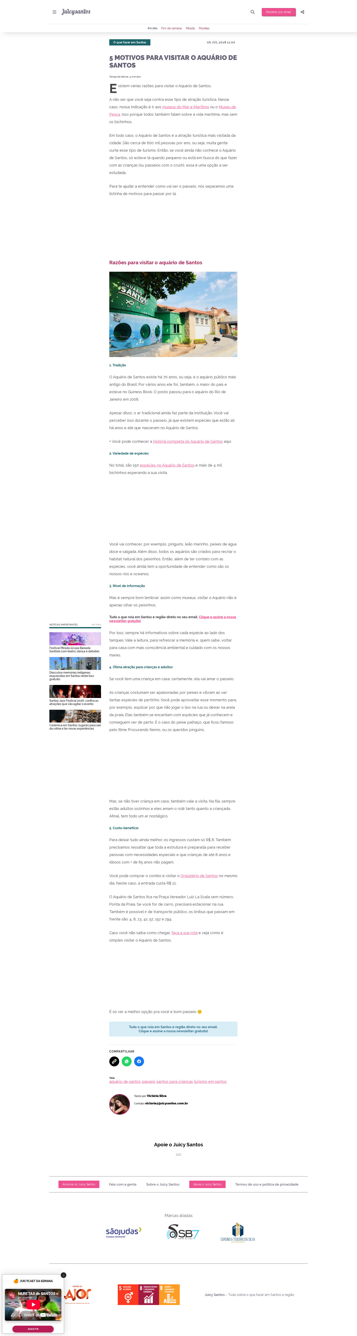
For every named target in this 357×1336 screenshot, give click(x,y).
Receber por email (278, 12)
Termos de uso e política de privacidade (267, 1184)
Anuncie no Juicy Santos (79, 1184)
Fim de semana (171, 28)
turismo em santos (210, 1081)
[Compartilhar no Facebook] (139, 1061)
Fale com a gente (123, 1184)
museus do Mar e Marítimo (185, 107)
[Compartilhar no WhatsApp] (127, 1061)
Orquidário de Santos (199, 876)
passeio (148, 1081)
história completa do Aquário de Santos (188, 441)
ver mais (96, 624)
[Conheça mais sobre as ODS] (149, 1294)
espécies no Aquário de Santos (167, 465)
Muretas (204, 28)
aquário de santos (125, 1081)
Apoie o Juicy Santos (207, 1184)
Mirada (190, 28)
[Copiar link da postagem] (114, 1061)
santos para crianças (174, 1081)
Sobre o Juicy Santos (163, 1184)
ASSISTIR (33, 1329)
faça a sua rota (184, 933)
